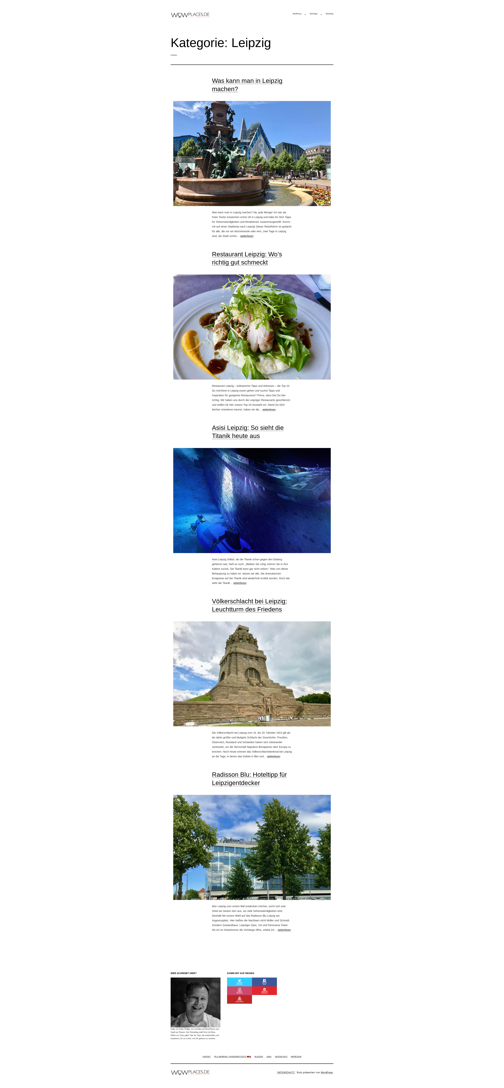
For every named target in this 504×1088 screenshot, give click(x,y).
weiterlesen (246, 236)
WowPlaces (297, 14)
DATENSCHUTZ (286, 1072)
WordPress (327, 1072)
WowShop (329, 14)
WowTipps (314, 14)
